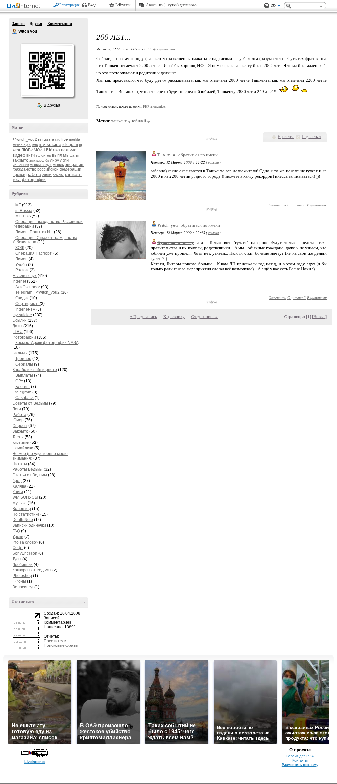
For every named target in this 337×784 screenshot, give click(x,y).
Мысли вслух (25, 275)
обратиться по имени (198, 154)
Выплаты (24, 375)
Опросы (20, 425)
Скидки (22, 298)
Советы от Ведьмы (30, 403)
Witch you (14, 31)
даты (74, 155)
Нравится (286, 136)
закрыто (20, 160)
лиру (54, 160)
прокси (19, 174)
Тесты (18, 437)
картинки (21, 442)
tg (80, 145)
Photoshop (22, 575)
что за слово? (25, 542)
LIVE (17, 205)
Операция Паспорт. (33, 253)
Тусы (17, 559)
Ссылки (20, 320)
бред (17, 480)
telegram (70, 144)
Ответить (277, 204)
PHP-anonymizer (154, 106)
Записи (18, 23)
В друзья (52, 105)
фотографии (34, 179)
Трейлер (23, 358)
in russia (46, 139)
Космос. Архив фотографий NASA (46, 343)
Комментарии (59, 23)
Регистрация (69, 5)
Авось (151, 5)
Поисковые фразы (61, 645)
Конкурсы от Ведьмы (32, 570)
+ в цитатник (164, 48)
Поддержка (266, 6)
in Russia (23, 210)
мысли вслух (41, 165)
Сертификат (27, 303)
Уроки (18, 536)
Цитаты (20, 464)
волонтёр (43, 155)
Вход (92, 5)
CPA (19, 381)
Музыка (20, 503)
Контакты (300, 760)
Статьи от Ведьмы (30, 475)
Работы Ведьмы (28, 469)
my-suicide (50, 144)
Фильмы (20, 353)
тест (17, 179)
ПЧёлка (52, 149)
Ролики (22, 270)
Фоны (20, 581)
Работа (19, 414)
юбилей (139, 120)
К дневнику (174, 316)
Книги (18, 492)
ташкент (73, 174)
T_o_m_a (166, 154)
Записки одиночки (29, 525)
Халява (19, 486)
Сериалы (24, 364)
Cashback (24, 397)
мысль (58, 165)
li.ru (57, 139)
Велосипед (23, 587)
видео (19, 155)
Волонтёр (22, 508)
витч (30, 155)
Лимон (21, 259)
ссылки (58, 175)
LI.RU (18, 331)
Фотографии (24, 337)
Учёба (21, 264)
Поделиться (311, 136)
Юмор (18, 420)
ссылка (213, 162)
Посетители (55, 641)
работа (33, 174)
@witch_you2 (25, 139)
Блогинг (22, 386)
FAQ (16, 531)
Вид (275, 6)
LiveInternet (25, 6)
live (64, 139)
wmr (16, 149)
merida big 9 (22, 145)
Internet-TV (25, 309)
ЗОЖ (19, 247)
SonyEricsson (25, 553)
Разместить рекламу (300, 765)
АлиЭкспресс (27, 287)
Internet (19, 281)
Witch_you (167, 225)
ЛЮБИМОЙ (32, 150)
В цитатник (317, 204)
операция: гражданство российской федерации (48, 167)
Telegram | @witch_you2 (37, 292)
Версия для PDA (300, 756)
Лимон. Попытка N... (34, 232)
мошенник (21, 165)
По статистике (26, 514)
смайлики (24, 448)
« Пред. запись (143, 316)
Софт (18, 547)
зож (32, 160)
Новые (319, 316)
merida (74, 139)
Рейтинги (122, 5)
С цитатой (296, 204)
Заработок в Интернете (35, 369)
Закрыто (20, 431)
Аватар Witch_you (47, 70)
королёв (42, 160)
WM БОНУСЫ (25, 497)
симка (47, 175)
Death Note (23, 520)
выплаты (60, 155)
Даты (17, 326)
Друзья (36, 23)
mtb (35, 145)
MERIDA (23, 216)
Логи (17, 409)
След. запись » (204, 316)
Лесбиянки (23, 564)
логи (64, 160)
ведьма (69, 149)
